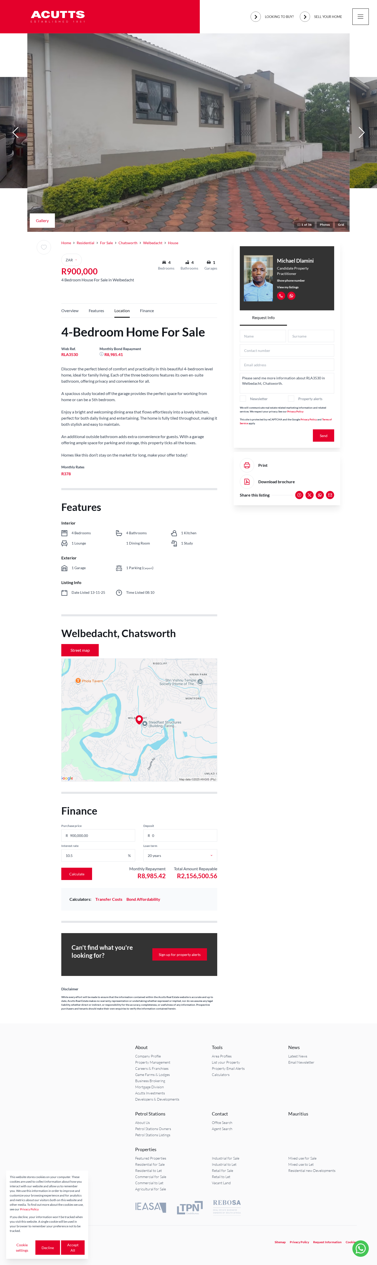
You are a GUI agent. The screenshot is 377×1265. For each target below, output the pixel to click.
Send (324, 435)
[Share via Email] (330, 495)
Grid (341, 224)
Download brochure (276, 481)
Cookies (351, 1242)
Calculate (76, 874)
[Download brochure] (247, 482)
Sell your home (328, 17)
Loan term (150, 846)
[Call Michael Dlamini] (281, 296)
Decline (48, 1248)
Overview (69, 310)
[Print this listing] (247, 465)
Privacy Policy (295, 411)
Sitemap (280, 1242)
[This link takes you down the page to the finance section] (102, 354)
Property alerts (310, 399)
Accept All (72, 1247)
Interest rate (69, 846)
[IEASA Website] (150, 1208)
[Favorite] (44, 247)
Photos (325, 224)
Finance (147, 310)
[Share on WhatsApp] (320, 495)
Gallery (42, 220)
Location (122, 310)
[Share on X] (309, 495)
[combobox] (186, 855)
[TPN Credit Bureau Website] (190, 1208)
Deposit (148, 826)
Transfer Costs (108, 899)
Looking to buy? (279, 17)
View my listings (288, 287)
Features (96, 310)
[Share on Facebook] (299, 495)
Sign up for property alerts (180, 954)
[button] (15, 132)
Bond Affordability (143, 899)
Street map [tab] (80, 650)
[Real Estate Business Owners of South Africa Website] (227, 1208)
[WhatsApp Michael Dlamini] (291, 296)
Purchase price (71, 826)
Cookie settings (22, 1247)
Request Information (327, 1242)
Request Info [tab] (263, 317)
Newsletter (259, 399)
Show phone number (291, 280)
